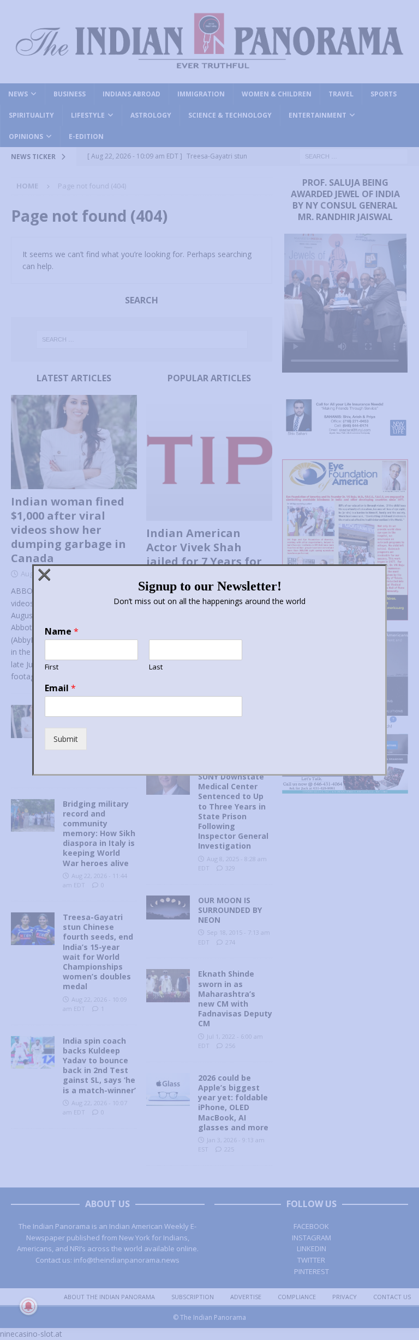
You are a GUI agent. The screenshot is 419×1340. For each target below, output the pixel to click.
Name (62, 631)
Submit (65, 739)
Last (156, 667)
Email (60, 688)
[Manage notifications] (28, 1306)
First (51, 667)
